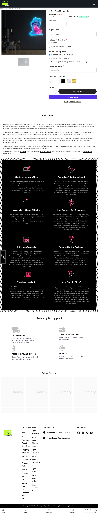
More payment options (72, 102)
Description (47, 115)
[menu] (94, 4)
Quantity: (53, 88)
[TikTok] (87, 432)
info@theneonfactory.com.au (58, 438)
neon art (23, 151)
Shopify (56, 506)
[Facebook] (83, 432)
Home (2, 8)
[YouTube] (91, 432)
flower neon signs (45, 151)
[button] (3, 257)
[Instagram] (78, 432)
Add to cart (77, 91)
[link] (12, 409)
